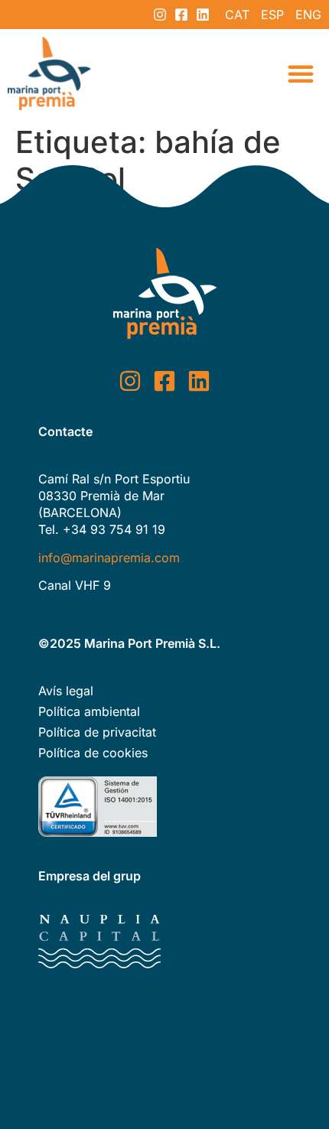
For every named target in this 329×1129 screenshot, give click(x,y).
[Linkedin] (203, 14)
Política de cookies (93, 752)
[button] (300, 73)
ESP (272, 14)
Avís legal (65, 690)
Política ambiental (89, 711)
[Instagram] (160, 14)
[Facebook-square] (181, 14)
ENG (308, 14)
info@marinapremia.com (109, 557)
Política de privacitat (97, 732)
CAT (237, 14)
